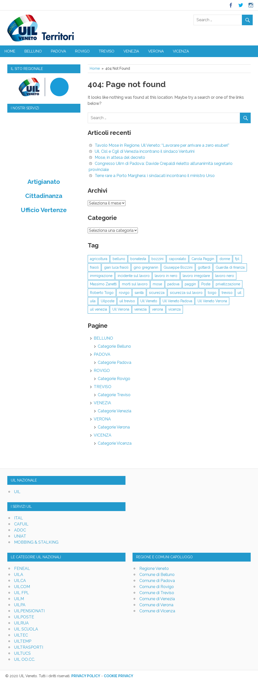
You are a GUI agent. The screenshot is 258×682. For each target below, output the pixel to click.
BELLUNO (33, 51)
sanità (139, 293)
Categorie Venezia (114, 411)
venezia (140, 309)
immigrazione (101, 276)
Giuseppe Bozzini (178, 267)
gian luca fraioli (116, 267)
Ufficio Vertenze (44, 210)
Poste (205, 284)
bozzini (157, 259)
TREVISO (106, 51)
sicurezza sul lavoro (186, 293)
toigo (212, 293)
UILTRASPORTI (28, 647)
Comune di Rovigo (156, 586)
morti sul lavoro (135, 284)
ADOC (20, 530)
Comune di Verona (156, 604)
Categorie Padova (114, 362)
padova (173, 284)
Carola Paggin (202, 259)
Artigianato (43, 181)
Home (10, 51)
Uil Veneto (148, 301)
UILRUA (21, 623)
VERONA (156, 51)
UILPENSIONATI (29, 611)
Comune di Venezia (157, 598)
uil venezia (98, 309)
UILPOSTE (24, 617)
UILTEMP (22, 641)
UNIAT (20, 536)
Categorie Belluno (114, 346)
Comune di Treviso (156, 592)
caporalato (177, 259)
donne (224, 259)
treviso (227, 293)
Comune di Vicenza (157, 611)
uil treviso (127, 301)
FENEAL (22, 568)
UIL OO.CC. (24, 659)
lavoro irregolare (196, 276)
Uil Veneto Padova (177, 301)
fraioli (94, 267)
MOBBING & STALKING (36, 542)
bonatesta (138, 259)
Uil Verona (120, 309)
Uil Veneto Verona (212, 301)
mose (157, 284)
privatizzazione (228, 284)
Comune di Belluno (157, 574)
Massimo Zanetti (103, 284)
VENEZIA (131, 51)
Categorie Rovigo (114, 378)
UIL (17, 491)
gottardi (204, 267)
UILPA (19, 604)
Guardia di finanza (230, 267)
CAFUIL (21, 524)
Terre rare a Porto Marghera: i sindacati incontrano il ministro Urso (155, 175)
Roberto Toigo (102, 293)
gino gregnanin (146, 267)
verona (157, 309)
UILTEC (21, 635)
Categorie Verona (114, 427)
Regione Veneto (154, 568)
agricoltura (98, 259)
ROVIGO (82, 51)
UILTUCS (22, 653)
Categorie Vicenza (115, 443)
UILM (19, 598)
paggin (190, 284)
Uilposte (107, 301)
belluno (119, 259)
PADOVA (58, 51)
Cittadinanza (43, 195)
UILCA (20, 580)
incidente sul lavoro (134, 276)
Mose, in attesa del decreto (120, 157)
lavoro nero (224, 276)
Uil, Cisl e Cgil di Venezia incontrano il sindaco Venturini (145, 151)
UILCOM (22, 586)
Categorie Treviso (114, 394)
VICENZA (181, 51)
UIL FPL (21, 592)
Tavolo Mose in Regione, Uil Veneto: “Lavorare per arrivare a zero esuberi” (162, 145)
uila (92, 301)
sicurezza (157, 293)
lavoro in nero (166, 276)
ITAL (18, 518)
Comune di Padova (157, 580)
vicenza (174, 309)
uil (239, 293)
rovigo (124, 293)
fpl (237, 259)
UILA (18, 574)
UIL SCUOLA (26, 629)
